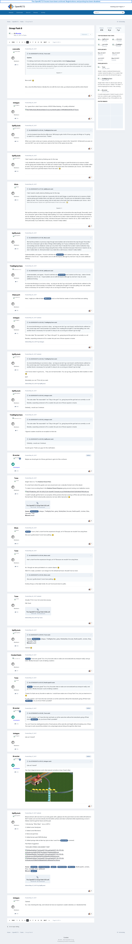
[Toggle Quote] (28, 53)
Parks (24, 35)
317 (17, 670)
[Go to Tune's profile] (16, 484)
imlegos (16, 103)
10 (41, 42)
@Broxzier (47, 298)
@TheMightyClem (44, 867)
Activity (43, 12)
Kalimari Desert (70, 61)
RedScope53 (48, 682)
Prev (13, 42)
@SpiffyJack (34, 511)
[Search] (123, 12)
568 (17, 141)
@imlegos (34, 867)
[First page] (9, 42)
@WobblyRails (62, 867)
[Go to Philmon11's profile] (16, 301)
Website (11, 12)
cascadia (16, 49)
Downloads (20, 12)
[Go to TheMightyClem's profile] (16, 272)
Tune (45, 53)
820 (17, 200)
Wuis (16, 184)
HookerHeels (16, 655)
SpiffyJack (16, 126)
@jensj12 (33, 871)
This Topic (115, 12)
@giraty (53, 867)
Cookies (66, 937)
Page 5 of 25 (56, 42)
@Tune (28, 531)
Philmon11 (16, 295)
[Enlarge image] (51, 109)
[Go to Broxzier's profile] (11, 34)
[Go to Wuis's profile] (16, 191)
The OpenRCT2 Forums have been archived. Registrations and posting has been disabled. (66, 1)
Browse (36, 12)
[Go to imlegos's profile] (16, 109)
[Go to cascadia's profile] (16, 55)
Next (45, 42)
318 (17, 310)
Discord (28, 12)
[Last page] (49, 42)
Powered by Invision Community (66, 941)
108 (17, 494)
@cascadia (60, 254)
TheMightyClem (49, 130)
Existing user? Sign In (117, 6)
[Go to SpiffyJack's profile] (16, 132)
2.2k (17, 471)
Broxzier (16, 455)
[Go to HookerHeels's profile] (16, 661)
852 (17, 64)
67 (17, 281)
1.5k (17, 118)
